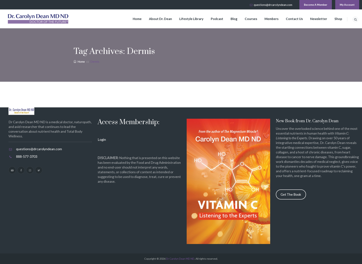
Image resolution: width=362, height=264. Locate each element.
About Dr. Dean (160, 19)
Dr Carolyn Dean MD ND (180, 258)
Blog (234, 19)
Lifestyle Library (191, 19)
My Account (347, 4)
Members (271, 19)
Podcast (217, 19)
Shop (338, 19)
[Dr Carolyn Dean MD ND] (38, 18)
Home (137, 19)
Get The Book (291, 194)
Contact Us (294, 19)
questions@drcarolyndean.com (273, 4)
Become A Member (315, 4)
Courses (251, 19)
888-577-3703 (26, 156)
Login (102, 139)
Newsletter (318, 19)
